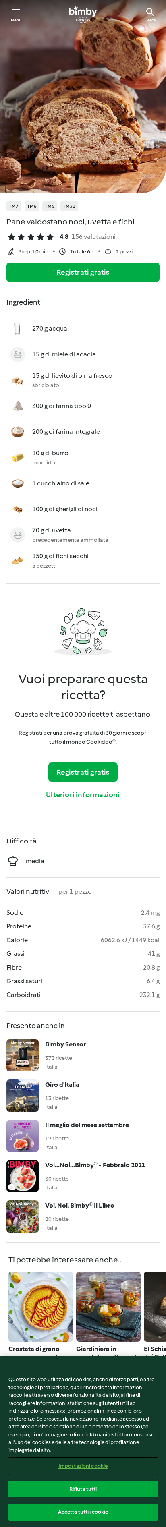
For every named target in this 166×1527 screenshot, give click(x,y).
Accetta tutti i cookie (83, 1512)
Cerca (150, 20)
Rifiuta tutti (83, 1489)
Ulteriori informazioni (83, 794)
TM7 (14, 206)
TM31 (69, 206)
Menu (16, 20)
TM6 (32, 206)
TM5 (50, 206)
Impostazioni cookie (83, 1466)
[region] (83, 1441)
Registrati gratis (82, 272)
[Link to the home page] (83, 14)
